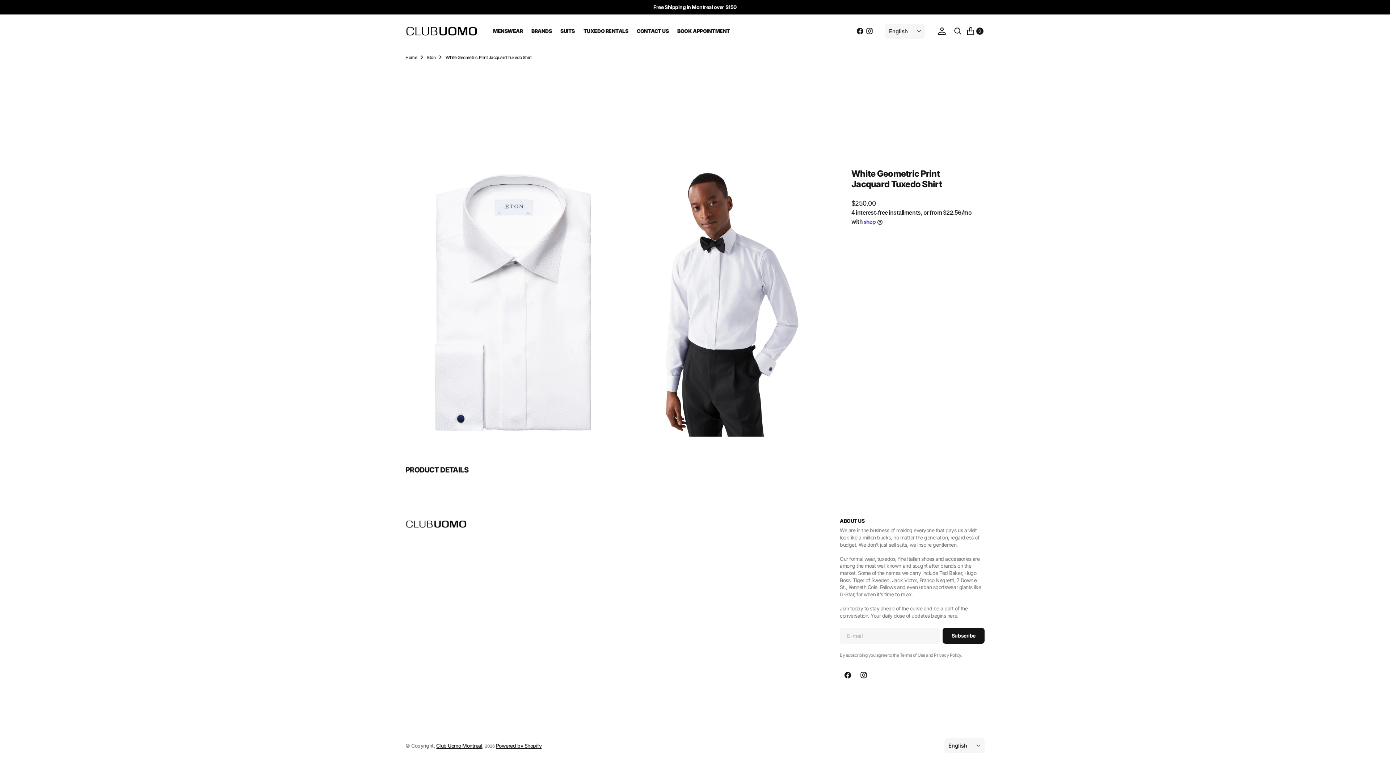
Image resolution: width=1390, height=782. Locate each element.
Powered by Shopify (519, 746)
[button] (942, 31)
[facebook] (860, 31)
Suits (567, 31)
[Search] (958, 31)
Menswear (508, 31)
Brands (541, 31)
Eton (431, 57)
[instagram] (869, 31)
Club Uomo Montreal (459, 746)
